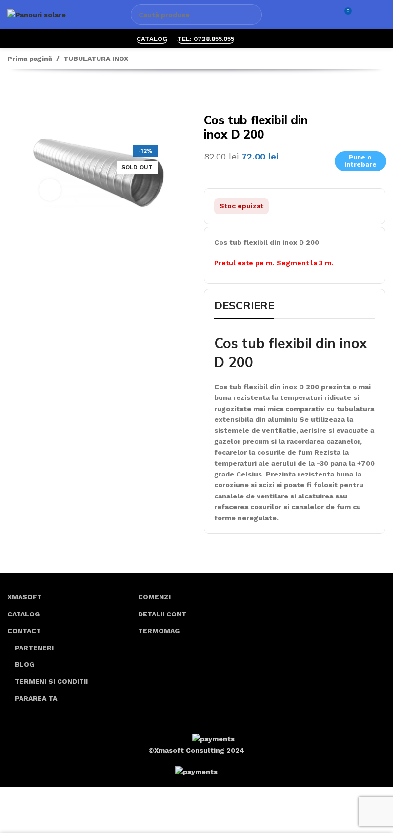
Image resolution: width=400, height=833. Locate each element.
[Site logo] (36, 14)
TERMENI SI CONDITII (51, 681)
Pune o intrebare (360, 161)
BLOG (24, 664)
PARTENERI (34, 648)
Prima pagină (29, 58)
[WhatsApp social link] (250, 39)
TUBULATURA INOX (95, 58)
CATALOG (152, 38)
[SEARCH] (251, 14)
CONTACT (24, 631)
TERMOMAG (159, 631)
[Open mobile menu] (381, 14)
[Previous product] (13, 93)
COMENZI (154, 597)
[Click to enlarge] (50, 190)
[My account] (364, 14)
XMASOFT (24, 597)
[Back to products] (25, 93)
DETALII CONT (162, 614)
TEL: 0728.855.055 (205, 38)
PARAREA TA (36, 698)
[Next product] (36, 93)
